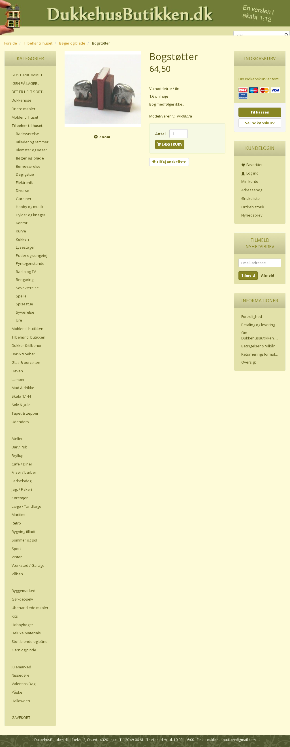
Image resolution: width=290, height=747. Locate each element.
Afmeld (267, 275)
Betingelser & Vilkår (258, 346)
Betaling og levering (258, 324)
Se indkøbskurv (259, 122)
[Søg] (286, 35)
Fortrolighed (251, 316)
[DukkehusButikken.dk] (145, 17)
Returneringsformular (260, 354)
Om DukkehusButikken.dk (260, 335)
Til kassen (259, 112)
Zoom (104, 136)
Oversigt (248, 362)
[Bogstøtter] (103, 89)
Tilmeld (248, 275)
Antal (161, 133)
